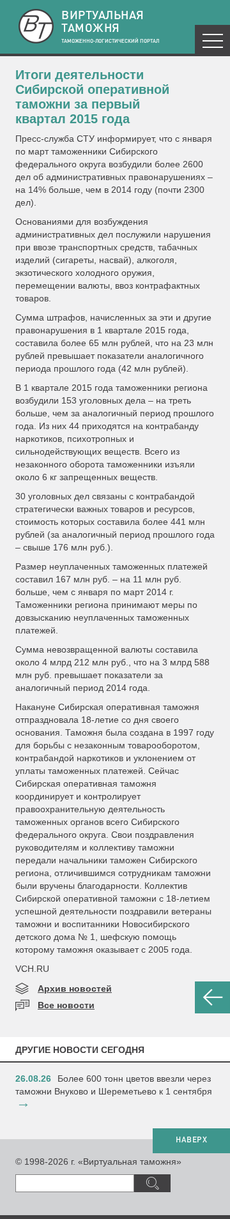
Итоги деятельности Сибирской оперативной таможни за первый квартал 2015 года (92, 97)
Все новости (66, 1005)
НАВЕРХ (191, 1140)
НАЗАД (212, 997)
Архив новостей (75, 988)
